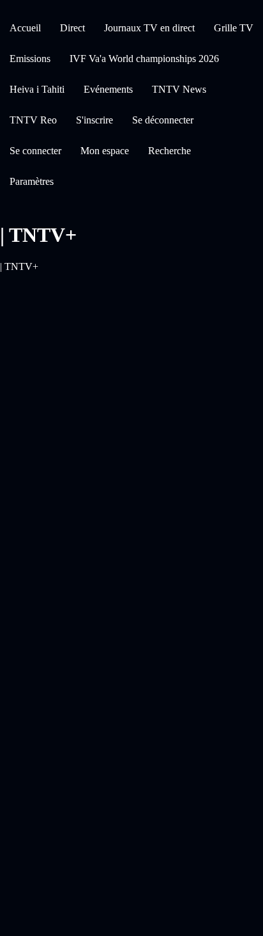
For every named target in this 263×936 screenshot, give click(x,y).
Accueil (25, 27)
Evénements (108, 89)
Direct (72, 27)
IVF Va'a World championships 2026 (144, 58)
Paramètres (32, 181)
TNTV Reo (33, 120)
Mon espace (104, 150)
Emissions (30, 58)
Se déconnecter (162, 120)
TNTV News (179, 89)
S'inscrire (94, 120)
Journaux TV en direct (149, 27)
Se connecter (35, 150)
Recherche (169, 150)
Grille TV (233, 27)
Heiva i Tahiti (37, 89)
